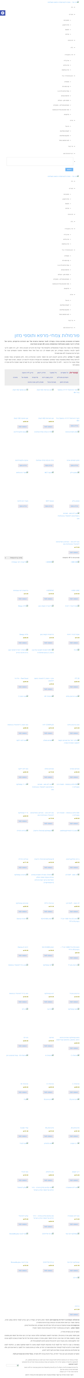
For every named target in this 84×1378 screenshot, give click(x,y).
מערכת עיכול (52, 382)
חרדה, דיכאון (41, 373)
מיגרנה (15, 377)
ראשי (71, 1375)
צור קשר (58, 1375)
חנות (68, 1375)
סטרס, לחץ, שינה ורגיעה (35, 382)
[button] (2, 13)
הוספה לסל (48, 427)
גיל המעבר (53, 373)
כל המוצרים (64, 373)
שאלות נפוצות (51, 1375)
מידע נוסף (74, 426)
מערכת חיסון (64, 382)
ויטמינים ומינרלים (62, 377)
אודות (64, 1375)
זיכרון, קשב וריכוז (47, 377)
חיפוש (27, 1375)
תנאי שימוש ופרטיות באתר (38, 1375)
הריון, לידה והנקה (27, 373)
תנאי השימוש (73, 1364)
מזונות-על (25, 377)
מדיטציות (35, 377)
